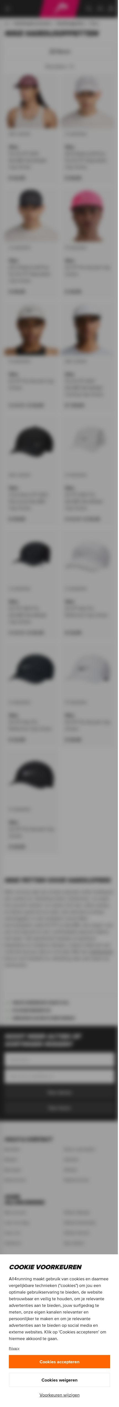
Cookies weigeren (59, 1379)
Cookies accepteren (59, 1361)
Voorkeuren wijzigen (60, 1394)
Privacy (14, 1348)
